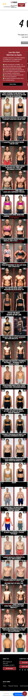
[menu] (25, 3)
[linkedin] (25, 670)
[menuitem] (4, 686)
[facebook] (20, 670)
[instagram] (22, 670)
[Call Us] (24, 694)
